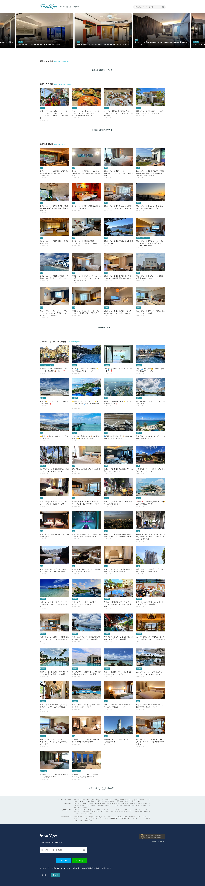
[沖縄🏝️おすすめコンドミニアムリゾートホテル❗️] (118, 354)
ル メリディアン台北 (129, 805)
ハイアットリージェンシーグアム (84, 813)
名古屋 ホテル (120, 801)
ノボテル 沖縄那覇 (127, 816)
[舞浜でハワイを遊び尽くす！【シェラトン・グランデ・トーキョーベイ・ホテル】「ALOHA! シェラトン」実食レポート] (54, 97)
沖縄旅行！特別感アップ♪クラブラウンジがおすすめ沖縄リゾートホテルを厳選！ (118, 604)
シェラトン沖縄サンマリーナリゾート (102, 816)
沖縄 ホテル (135, 801)
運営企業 (76, 868)
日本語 (44, 875)
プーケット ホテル (103, 799)
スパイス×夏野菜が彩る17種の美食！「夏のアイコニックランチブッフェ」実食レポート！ (118, 113)
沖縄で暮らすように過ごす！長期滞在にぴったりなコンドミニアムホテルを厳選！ (54, 639)
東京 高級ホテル (110, 801)
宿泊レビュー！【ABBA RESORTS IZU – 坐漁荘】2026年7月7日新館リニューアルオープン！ (54, 173)
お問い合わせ (106, 868)
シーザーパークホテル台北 (101, 803)
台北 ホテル (84, 799)
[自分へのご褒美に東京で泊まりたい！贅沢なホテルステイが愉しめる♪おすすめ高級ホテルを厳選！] (150, 520)
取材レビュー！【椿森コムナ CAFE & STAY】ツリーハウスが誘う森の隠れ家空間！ (86, 173)
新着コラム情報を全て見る (102, 130)
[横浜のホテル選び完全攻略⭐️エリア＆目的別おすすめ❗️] (118, 387)
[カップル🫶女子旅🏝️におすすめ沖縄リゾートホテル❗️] (54, 387)
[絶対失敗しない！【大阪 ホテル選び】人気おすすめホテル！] (118, 725)
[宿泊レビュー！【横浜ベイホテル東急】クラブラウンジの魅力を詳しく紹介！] (118, 192)
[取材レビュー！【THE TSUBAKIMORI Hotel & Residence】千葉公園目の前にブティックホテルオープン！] (150, 157)
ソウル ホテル (93, 799)
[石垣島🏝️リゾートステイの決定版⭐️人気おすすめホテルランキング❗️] (86, 354)
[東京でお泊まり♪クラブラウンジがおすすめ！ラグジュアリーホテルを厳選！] (54, 555)
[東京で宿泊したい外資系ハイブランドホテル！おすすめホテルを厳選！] (150, 555)
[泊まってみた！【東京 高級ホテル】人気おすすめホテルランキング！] (150, 690)
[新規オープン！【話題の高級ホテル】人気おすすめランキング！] (118, 455)
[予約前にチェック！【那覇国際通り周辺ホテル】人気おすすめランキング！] (54, 455)
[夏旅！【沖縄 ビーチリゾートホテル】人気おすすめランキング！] (118, 657)
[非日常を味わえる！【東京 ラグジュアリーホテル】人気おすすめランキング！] (86, 487)
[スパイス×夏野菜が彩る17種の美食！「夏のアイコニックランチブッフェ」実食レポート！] (118, 97)
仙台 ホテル (101, 801)
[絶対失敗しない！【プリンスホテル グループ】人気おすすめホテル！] (86, 760)
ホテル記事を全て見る (102, 327)
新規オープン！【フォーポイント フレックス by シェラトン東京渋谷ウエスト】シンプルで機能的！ (53, 313)
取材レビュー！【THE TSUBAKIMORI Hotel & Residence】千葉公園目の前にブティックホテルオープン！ (150, 173)
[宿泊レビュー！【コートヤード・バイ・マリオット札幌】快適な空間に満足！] (86, 296)
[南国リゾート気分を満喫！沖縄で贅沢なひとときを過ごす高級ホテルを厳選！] (54, 657)
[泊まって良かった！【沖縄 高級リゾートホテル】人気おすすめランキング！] (150, 657)
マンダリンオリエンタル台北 (88, 805)
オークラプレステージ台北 (129, 803)
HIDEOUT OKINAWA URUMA (118, 818)
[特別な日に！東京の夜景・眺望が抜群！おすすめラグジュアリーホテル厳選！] (118, 520)
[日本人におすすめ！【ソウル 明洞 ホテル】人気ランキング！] (118, 487)
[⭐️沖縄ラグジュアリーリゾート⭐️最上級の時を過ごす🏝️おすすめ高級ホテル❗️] (86, 387)
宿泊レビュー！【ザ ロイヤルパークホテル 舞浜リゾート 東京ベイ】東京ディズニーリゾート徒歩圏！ (150, 243)
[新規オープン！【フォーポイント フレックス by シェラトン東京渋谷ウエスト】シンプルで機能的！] (54, 296)
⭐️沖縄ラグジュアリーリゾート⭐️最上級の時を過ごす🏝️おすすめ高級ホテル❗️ (86, 403)
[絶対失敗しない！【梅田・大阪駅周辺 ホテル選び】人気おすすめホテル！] (86, 725)
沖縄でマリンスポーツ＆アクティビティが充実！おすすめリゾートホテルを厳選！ (54, 604)
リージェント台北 (115, 803)
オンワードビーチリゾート (142, 812)
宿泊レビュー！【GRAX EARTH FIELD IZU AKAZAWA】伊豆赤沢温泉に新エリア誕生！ (54, 208)
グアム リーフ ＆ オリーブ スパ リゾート (122, 812)
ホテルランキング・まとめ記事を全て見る (102, 789)
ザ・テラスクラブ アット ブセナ (99, 818)
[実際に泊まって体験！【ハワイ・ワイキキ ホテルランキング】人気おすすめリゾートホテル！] (54, 725)
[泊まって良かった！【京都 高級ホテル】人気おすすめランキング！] (118, 690)
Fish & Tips (48, 836)
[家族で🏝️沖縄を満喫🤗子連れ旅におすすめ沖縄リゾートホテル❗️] (150, 354)
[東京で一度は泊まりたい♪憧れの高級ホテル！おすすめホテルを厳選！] (118, 555)
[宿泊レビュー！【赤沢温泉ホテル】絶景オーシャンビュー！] (118, 227)
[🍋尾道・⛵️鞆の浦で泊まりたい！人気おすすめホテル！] (54, 422)
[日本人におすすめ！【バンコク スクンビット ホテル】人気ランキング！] (54, 487)
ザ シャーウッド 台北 (104, 805)
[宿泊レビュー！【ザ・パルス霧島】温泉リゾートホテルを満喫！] (150, 296)
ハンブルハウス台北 (116, 805)
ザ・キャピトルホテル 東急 (84, 820)
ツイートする (63, 861)
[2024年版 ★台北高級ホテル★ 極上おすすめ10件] (86, 455)
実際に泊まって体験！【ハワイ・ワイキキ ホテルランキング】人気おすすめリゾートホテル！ (54, 742)
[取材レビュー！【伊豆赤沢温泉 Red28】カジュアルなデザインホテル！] (86, 227)
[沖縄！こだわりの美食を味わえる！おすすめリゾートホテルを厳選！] (150, 588)
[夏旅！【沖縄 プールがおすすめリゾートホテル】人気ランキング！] (86, 690)
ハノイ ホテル (114, 799)
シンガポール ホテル (124, 799)
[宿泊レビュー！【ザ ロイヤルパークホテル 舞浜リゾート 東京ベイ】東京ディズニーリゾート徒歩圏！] (150, 227)
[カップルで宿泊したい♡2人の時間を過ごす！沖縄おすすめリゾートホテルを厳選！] (150, 622)
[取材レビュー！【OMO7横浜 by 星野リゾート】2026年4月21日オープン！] (86, 192)
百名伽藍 (76, 816)
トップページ (44, 868)
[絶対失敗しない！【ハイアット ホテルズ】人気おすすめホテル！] (54, 760)
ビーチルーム (118, 816)
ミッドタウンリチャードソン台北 (83, 803)
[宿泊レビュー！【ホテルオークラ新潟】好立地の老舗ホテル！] (150, 262)
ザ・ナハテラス (132, 818)
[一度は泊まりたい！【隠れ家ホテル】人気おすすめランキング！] (150, 455)
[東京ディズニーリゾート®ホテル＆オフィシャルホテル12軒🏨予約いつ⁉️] (54, 354)
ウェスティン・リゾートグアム (101, 812)
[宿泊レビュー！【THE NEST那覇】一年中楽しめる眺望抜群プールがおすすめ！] (54, 262)
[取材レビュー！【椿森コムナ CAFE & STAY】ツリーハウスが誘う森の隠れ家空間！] (86, 157)
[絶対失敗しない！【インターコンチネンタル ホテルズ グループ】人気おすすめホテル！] (150, 725)
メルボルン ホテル (83, 801)
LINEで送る (79, 861)
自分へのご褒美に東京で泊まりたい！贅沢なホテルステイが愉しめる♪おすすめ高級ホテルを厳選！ (150, 536)
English (55, 875)
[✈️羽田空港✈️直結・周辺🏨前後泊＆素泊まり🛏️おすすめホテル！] (118, 422)
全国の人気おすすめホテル (61, 868)
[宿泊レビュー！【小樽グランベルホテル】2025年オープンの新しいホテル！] (118, 296)
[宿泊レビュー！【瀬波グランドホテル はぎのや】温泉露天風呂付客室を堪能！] (118, 262)
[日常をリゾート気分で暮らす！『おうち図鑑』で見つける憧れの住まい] (150, 97)
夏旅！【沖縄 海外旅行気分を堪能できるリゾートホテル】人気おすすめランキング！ (54, 707)
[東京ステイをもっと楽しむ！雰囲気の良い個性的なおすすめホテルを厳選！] (86, 520)
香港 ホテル (77, 799)
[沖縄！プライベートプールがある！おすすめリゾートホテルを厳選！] (86, 588)
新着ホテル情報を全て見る (102, 70)
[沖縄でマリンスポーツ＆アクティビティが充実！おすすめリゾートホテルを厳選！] (54, 588)
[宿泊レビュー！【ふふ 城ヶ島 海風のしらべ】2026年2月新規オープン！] (150, 192)
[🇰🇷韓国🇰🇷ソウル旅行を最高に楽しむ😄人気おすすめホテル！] (150, 487)
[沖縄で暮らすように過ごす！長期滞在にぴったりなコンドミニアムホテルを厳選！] (54, 622)
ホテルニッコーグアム (80, 810)
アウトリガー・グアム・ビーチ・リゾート (99, 810)
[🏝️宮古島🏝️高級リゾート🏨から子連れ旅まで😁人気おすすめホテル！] (86, 422)
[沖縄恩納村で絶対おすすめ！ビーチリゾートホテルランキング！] (150, 422)
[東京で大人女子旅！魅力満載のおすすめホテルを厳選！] (54, 520)
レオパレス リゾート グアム (121, 810)
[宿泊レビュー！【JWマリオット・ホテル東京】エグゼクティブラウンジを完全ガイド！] (118, 157)
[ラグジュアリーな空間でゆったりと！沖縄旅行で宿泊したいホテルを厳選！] (86, 657)
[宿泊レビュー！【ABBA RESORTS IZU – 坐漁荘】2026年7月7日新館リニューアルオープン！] (54, 157)
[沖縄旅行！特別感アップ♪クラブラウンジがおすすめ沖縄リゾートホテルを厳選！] (118, 588)
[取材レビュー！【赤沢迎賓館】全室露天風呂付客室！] (54, 227)
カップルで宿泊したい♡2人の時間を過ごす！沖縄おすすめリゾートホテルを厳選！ (150, 639)
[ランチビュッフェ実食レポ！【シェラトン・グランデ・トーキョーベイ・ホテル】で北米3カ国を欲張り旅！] (86, 97)
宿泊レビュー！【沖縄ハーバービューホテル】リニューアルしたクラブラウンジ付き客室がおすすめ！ (86, 278)
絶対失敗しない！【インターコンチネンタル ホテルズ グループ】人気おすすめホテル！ (150, 742)
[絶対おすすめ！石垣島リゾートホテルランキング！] (150, 387)
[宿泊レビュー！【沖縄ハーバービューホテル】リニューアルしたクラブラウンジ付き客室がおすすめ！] (86, 262)
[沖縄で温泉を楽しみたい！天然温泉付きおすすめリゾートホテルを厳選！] (118, 622)
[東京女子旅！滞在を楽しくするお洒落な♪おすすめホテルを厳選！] (86, 555)
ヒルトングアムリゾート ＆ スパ (139, 810)
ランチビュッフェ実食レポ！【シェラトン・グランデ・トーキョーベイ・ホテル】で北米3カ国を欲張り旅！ (86, 113)
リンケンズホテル (85, 816)
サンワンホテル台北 (142, 805)
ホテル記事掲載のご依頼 (90, 868)
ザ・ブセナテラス (139, 816)
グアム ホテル (135, 799)
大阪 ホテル (128, 801)
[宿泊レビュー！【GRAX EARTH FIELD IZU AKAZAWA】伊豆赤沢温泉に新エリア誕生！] (54, 192)
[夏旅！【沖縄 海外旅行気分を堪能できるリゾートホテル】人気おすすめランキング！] (54, 690)
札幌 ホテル (93, 801)
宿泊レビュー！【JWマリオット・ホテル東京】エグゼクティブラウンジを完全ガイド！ (118, 173)
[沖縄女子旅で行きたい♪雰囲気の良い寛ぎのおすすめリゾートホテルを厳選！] (86, 622)
